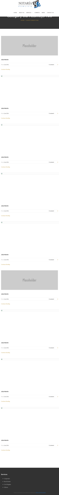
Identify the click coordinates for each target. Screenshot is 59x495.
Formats (37, 12)
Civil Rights (7, 484)
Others (6, 487)
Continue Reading (5, 69)
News (43, 12)
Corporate (7, 478)
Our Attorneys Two (32, 20)
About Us (21, 12)
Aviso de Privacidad (41, 492)
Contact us (50, 12)
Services (28, 12)
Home (15, 12)
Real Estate (7, 481)
